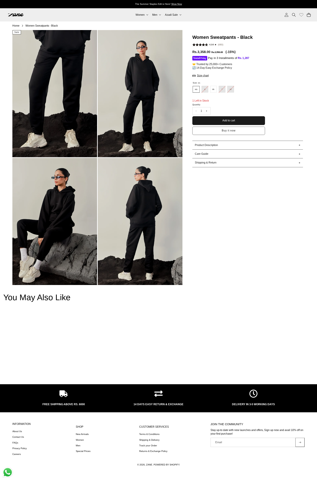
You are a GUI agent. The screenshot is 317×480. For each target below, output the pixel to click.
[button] (304, 4)
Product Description (206, 145)
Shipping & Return (205, 162)
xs (196, 89)
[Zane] (16, 15)
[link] (301, 14)
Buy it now (229, 130)
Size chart (203, 75)
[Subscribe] (300, 442)
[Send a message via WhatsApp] (8, 472)
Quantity (196, 105)
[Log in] (286, 14)
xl (232, 90)
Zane (149, 464)
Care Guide (201, 154)
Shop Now (176, 4)
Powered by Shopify (166, 464)
